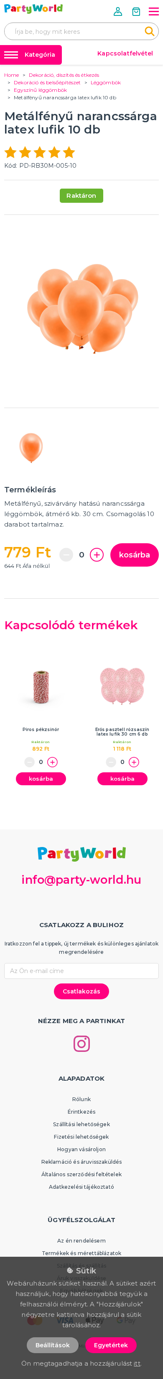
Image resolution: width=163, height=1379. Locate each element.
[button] (119, 11)
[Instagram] (82, 1044)
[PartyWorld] (33, 9)
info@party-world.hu (81, 880)
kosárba (134, 555)
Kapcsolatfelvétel (125, 53)
